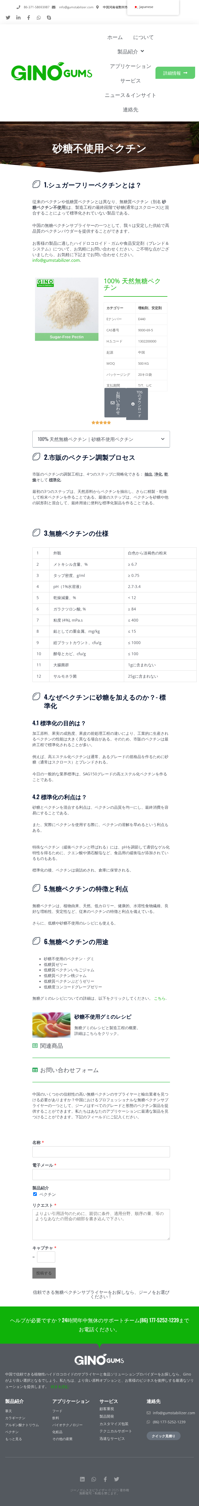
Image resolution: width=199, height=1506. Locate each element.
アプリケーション (130, 66)
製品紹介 (40, 1188)
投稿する (44, 1272)
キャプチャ (44, 1248)
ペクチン (47, 1194)
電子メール (44, 1165)
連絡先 (130, 109)
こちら (160, 998)
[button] (41, 309)
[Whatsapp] (93, 1479)
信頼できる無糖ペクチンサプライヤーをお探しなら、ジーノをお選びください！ (101, 1294)
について (143, 37)
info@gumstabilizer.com (56, 260)
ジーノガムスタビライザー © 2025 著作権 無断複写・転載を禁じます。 (99, 1491)
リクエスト (44, 1205)
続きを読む (60, 1386)
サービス (130, 80)
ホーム (115, 37)
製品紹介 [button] (127, 51)
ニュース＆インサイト (131, 94)
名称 (38, 1142)
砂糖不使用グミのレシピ (102, 1016)
